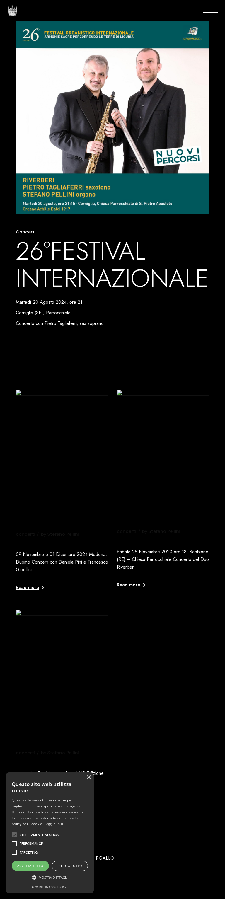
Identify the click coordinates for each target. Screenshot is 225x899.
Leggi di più (53, 824)
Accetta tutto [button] (30, 866)
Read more (27, 587)
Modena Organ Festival (58, 761)
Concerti (26, 232)
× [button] (88, 777)
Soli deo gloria (144, 540)
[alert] (50, 832)
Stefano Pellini (60, 534)
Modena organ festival (58, 543)
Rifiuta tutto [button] (70, 866)
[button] (14, 835)
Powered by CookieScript (50, 887)
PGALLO (105, 858)
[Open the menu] (210, 10)
